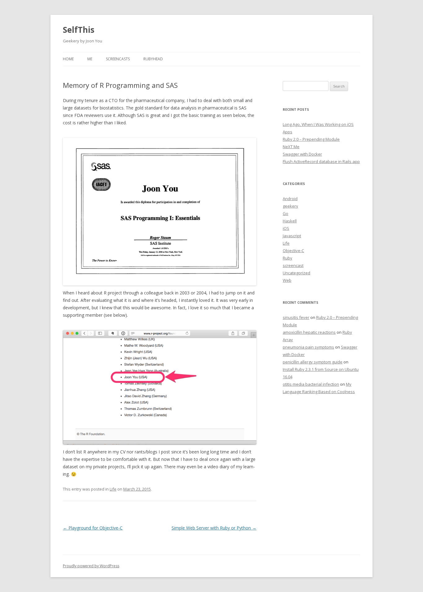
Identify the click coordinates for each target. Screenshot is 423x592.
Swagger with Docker (302, 154)
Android (290, 198)
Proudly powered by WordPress (91, 565)
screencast (293, 265)
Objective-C (293, 250)
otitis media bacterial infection (311, 384)
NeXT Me (291, 146)
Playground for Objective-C (93, 528)
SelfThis (78, 29)
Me (89, 59)
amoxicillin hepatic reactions (309, 332)
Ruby (287, 258)
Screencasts (118, 59)
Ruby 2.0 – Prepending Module (311, 139)
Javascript (292, 235)
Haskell (290, 221)
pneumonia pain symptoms (308, 347)
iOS (286, 228)
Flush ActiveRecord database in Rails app (321, 161)
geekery (290, 206)
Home (68, 59)
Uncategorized (296, 273)
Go (285, 213)
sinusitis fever (296, 317)
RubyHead (153, 59)
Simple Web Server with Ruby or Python (214, 528)
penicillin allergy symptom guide (312, 362)
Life (113, 489)
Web (287, 280)
